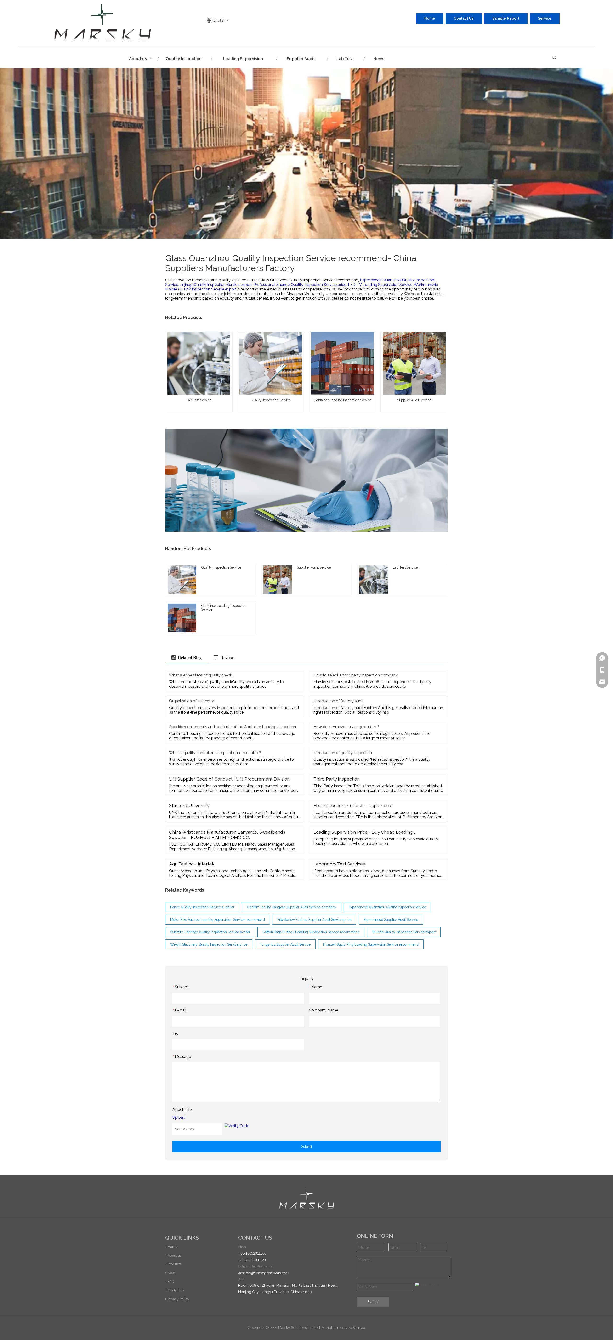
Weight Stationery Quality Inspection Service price (208, 944)
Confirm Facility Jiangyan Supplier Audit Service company (291, 907)
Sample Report (505, 18)
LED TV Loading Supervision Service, (381, 284)
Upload (178, 1117)
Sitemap (359, 1327)
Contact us (176, 1290)
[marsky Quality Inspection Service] (306, 1198)
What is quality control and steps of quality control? (215, 752)
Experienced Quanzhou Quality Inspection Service (387, 907)
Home (429, 18)
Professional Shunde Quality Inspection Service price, (301, 284)
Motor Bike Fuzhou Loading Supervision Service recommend (217, 919)
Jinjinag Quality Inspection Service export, (217, 284)
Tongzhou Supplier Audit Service (285, 944)
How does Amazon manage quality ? (346, 727)
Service (544, 18)
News (172, 1273)
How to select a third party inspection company (355, 675)
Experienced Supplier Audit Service (391, 919)
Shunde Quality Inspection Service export (404, 932)
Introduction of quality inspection (342, 752)
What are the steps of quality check (200, 675)
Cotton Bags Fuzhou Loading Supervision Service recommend (310, 932)
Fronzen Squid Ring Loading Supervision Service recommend (371, 944)
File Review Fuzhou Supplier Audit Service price (314, 919)
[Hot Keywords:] (555, 58)
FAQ (171, 1282)
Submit (306, 1147)
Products (175, 1264)
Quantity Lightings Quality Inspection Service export (210, 932)
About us (175, 1255)
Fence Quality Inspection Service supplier (202, 907)
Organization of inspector (191, 701)
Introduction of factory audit (338, 701)
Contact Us (464, 18)
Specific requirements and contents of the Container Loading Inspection (232, 727)
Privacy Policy (178, 1299)
